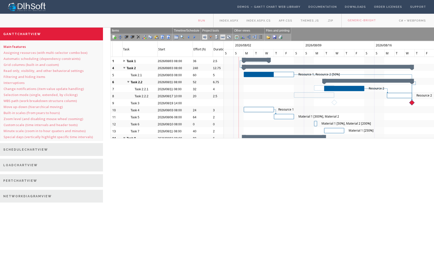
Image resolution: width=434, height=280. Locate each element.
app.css (285, 20)
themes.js (309, 20)
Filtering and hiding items (24, 76)
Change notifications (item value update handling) (44, 88)
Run (201, 20)
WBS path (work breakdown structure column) (40, 101)
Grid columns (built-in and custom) (31, 64)
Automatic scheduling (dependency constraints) (42, 58)
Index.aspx (229, 20)
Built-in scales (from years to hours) (32, 113)
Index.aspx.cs (258, 20)
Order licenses (388, 7)
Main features (15, 46)
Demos (243, 7)
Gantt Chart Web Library (277, 7)
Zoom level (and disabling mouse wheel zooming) (43, 119)
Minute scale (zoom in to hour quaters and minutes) (45, 131)
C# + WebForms (412, 20)
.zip (330, 20)
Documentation (322, 7)
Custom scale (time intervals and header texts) (41, 125)
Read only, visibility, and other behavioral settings (44, 70)
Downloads (355, 7)
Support (418, 7)
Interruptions (14, 82)
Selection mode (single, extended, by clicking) (41, 94)
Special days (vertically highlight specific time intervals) (48, 137)
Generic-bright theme (362, 23)
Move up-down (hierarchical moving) (33, 107)
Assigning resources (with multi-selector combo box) (45, 52)
